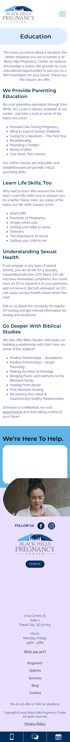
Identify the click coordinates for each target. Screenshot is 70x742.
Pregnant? (35, 663)
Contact (35, 693)
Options (35, 670)
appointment (12, 412)
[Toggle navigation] (62, 14)
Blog (35, 685)
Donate (35, 564)
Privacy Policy (35, 724)
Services (35, 678)
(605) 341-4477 (35, 651)
